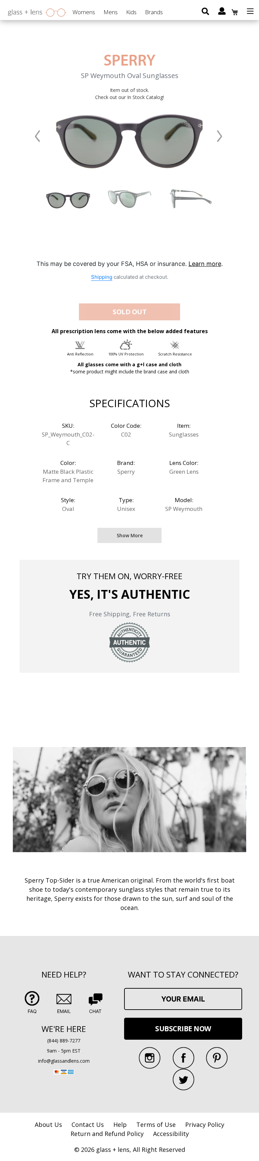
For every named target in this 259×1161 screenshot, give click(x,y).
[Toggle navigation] (250, 11)
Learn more (205, 263)
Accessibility (171, 1134)
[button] (38, 136)
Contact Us (87, 1124)
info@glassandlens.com (64, 1061)
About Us (48, 1124)
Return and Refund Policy (107, 1134)
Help (120, 1124)
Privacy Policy (204, 1124)
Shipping (101, 277)
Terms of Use (156, 1124)
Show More (130, 535)
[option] (68, 199)
